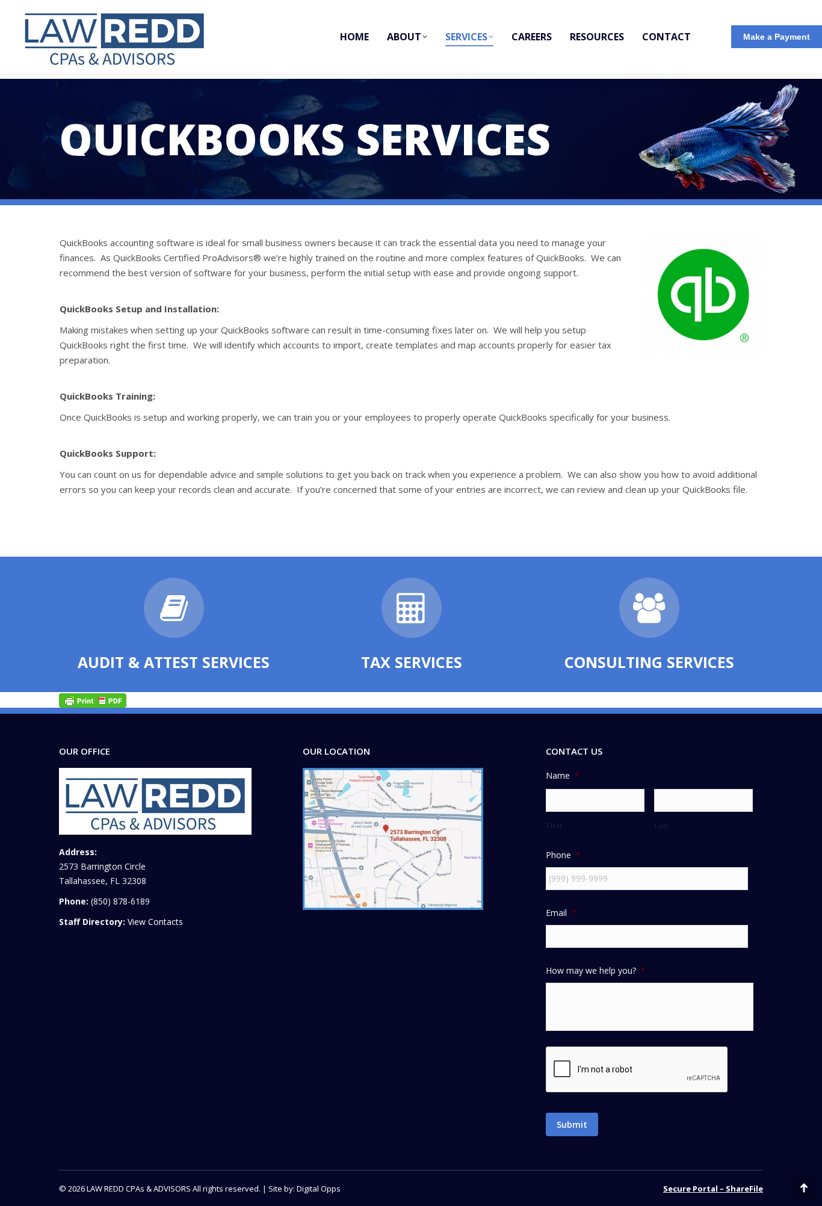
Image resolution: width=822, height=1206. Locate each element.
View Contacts (155, 921)
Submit (572, 1124)
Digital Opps (319, 1188)
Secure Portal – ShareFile (713, 1188)
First (554, 825)
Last (662, 825)
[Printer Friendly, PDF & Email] (92, 699)
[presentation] (637, 1070)
